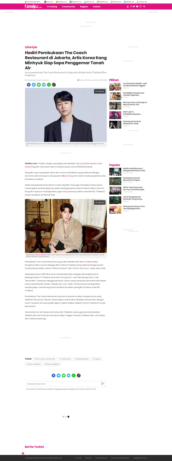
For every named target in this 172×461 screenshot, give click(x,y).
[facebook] (28, 85)
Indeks (96, 6)
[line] (38, 85)
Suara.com (49, 1)
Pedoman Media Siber (120, 458)
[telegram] (43, 85)
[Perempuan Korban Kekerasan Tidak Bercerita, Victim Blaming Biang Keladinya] (115, 125)
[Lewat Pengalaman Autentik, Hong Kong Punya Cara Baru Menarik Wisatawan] (115, 200)
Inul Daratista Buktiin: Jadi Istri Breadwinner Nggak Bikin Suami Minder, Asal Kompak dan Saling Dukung (135, 84)
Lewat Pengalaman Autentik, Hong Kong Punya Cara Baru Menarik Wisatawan (134, 198)
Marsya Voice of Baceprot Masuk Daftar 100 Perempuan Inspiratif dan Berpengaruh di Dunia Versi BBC (135, 103)
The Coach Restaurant (86, 163)
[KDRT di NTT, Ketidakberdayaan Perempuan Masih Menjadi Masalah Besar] (115, 115)
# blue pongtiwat (51, 364)
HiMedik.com (130, 1)
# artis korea (65, 359)
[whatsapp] (48, 85)
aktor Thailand (86, 261)
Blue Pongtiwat (41, 255)
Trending (52, 6)
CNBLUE (63, 175)
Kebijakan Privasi (140, 458)
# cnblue (96, 359)
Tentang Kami (101, 458)
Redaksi (88, 458)
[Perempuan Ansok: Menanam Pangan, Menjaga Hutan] (115, 181)
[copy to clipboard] (53, 85)
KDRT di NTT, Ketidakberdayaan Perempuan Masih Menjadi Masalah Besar (135, 113)
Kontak (78, 458)
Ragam (84, 6)
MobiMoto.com (103, 1)
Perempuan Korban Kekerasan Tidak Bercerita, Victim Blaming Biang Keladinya (134, 122)
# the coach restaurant (45, 359)
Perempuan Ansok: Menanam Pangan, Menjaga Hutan (131, 179)
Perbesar (101, 91)
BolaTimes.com (76, 1)
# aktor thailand (33, 364)
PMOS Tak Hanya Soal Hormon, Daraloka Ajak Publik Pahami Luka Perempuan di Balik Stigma (133, 188)
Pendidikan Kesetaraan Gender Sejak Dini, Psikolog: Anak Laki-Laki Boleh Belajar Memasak (133, 94)
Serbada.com (143, 1)
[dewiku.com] (34, 6)
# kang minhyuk (82, 359)
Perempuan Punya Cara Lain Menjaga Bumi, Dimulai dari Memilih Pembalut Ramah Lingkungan (134, 207)
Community (68, 6)
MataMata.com (62, 1)
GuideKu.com (117, 1)
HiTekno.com (90, 1)
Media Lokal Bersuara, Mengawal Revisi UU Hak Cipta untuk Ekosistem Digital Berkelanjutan (134, 169)
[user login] (127, 7)
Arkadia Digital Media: (34, 1)
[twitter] (33, 85)
